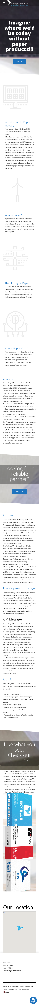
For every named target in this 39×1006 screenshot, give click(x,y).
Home (5, 990)
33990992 (10, 968)
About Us (11, 990)
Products (18, 990)
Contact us (25, 990)
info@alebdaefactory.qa (15, 971)
